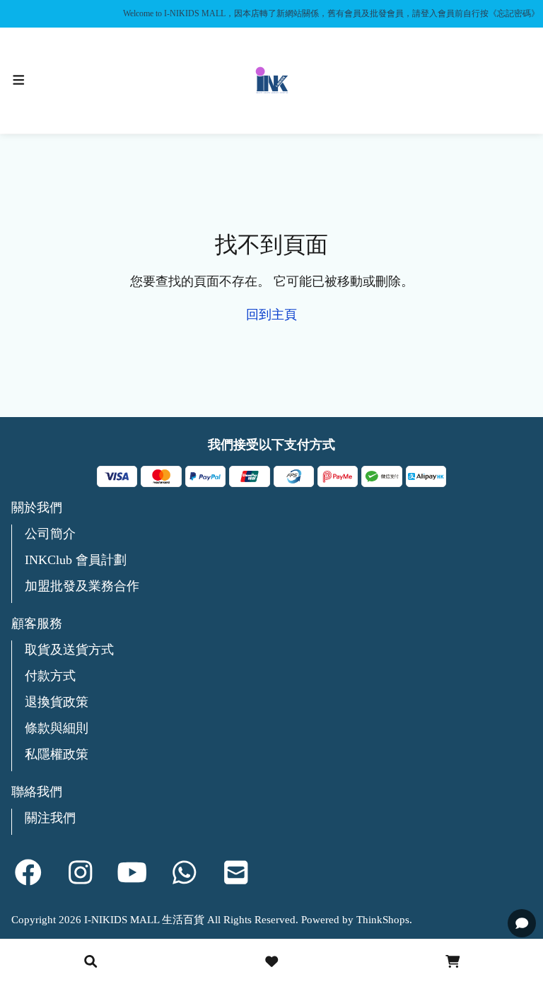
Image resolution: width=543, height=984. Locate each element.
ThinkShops (382, 919)
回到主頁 (271, 315)
